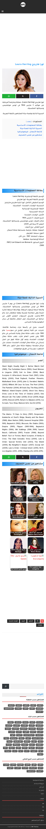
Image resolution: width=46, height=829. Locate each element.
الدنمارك (32, 728)
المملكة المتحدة (28, 735)
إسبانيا (25, 722)
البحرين (16, 725)
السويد (8, 728)
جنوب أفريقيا (18, 741)
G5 (37, 621)
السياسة (39, 708)
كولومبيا (34, 751)
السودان (15, 728)
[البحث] (5, 686)
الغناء (31, 708)
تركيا (40, 741)
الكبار (25, 708)
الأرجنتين (39, 725)
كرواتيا (11, 748)
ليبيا (20, 751)
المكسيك (39, 735)
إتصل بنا (41, 790)
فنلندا (24, 748)
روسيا (9, 741)
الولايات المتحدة (13, 621)
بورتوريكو (13, 738)
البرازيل (9, 725)
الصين (40, 732)
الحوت (23, 621)
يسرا (8, 330)
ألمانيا (32, 722)
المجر (18, 732)
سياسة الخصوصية (38, 780)
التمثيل (31, 621)
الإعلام (40, 705)
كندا (5, 748)
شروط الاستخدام (39, 783)
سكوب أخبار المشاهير (38, 820)
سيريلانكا (16, 744)
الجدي (27, 764)
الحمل (13, 764)
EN (43, 807)
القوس (10, 768)
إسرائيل (18, 722)
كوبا (40, 751)
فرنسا (8, 744)
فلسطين (39, 748)
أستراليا (39, 722)
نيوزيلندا (8, 751)
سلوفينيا (39, 744)
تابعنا (42, 794)
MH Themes (35, 827)
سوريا (31, 744)
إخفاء (29, 122)
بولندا (6, 738)
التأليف (26, 705)
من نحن (41, 787)
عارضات (40, 625)
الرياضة (11, 705)
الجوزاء (20, 764)
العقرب (17, 768)
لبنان (26, 751)
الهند (12, 735)
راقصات (18, 708)
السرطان (32, 768)
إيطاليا (10, 722)
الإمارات (24, 725)
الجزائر (40, 728)
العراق (33, 732)
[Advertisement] (23, 39)
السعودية (23, 728)
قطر (18, 748)
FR (43, 810)
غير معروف (31, 771)
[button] (3, 11)
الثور (34, 764)
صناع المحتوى (8, 708)
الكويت (26, 732)
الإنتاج (33, 705)
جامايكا (27, 741)
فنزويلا (31, 748)
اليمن (28, 738)
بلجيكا (21, 738)
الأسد (40, 764)
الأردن (31, 725)
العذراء (25, 768)
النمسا (19, 735)
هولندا (40, 754)
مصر (14, 751)
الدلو (40, 768)
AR (43, 804)
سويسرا (24, 744)
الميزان (40, 771)
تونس (33, 741)
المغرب (11, 732)
